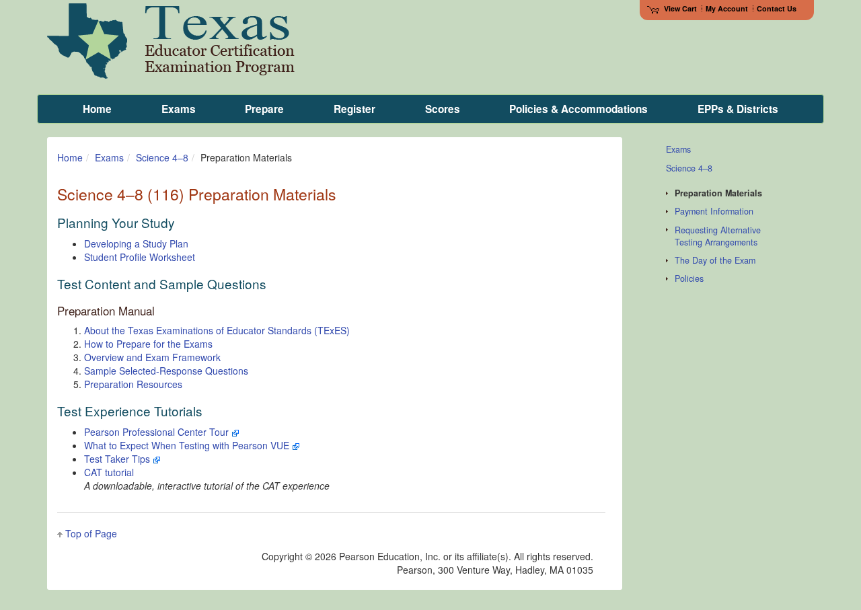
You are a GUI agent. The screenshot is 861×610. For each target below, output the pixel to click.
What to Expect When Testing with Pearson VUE (188, 445)
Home (70, 157)
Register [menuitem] (354, 109)
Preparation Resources (133, 384)
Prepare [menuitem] (264, 109)
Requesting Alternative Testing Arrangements (718, 236)
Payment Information (714, 211)
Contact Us (776, 8)
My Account (727, 8)
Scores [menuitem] (442, 109)
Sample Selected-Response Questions (166, 370)
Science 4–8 (162, 157)
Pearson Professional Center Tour (157, 432)
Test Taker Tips (118, 458)
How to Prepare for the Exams (148, 343)
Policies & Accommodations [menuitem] (578, 109)
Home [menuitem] (97, 109)
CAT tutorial (109, 472)
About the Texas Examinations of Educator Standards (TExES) (217, 330)
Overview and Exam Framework (152, 357)
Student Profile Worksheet (139, 257)
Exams (109, 157)
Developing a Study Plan (136, 243)
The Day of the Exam (715, 260)
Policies (689, 278)
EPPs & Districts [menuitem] (738, 109)
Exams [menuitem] (178, 109)
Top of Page (91, 533)
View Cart (680, 8)
